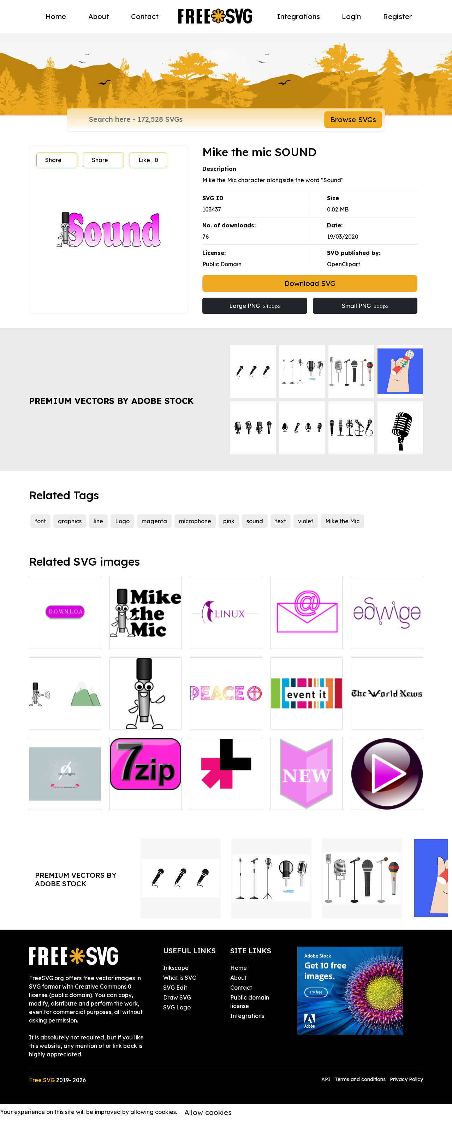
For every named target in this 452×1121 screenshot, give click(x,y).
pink (228, 521)
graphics (70, 521)
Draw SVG (177, 997)
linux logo (211, 639)
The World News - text (387, 715)
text (280, 521)
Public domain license (249, 1001)
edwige (369, 639)
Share (53, 159)
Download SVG (309, 283)
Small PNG (365, 305)
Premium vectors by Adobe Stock (111, 400)
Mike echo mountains (65, 715)
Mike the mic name (142, 639)
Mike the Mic (342, 521)
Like (148, 159)
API (326, 1079)
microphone (195, 521)
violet (305, 521)
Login (351, 16)
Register (397, 16)
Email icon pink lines (305, 639)
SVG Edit (175, 987)
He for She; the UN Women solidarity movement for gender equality (226, 787)
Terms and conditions (360, 1079)
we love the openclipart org (65, 796)
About (98, 16)
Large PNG (254, 305)
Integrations (298, 16)
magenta (154, 521)
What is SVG (179, 977)
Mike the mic (134, 719)
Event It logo (296, 719)
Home (56, 16)
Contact (145, 16)
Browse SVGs (353, 119)
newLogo (291, 800)
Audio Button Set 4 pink (387, 796)
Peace (206, 719)
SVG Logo (177, 1007)
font (40, 521)
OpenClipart (343, 264)
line (98, 521)
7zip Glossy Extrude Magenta (145, 796)
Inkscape (176, 967)
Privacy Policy (406, 1079)
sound (254, 521)
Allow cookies (208, 1112)
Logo (122, 521)
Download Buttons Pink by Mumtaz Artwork (65, 631)
